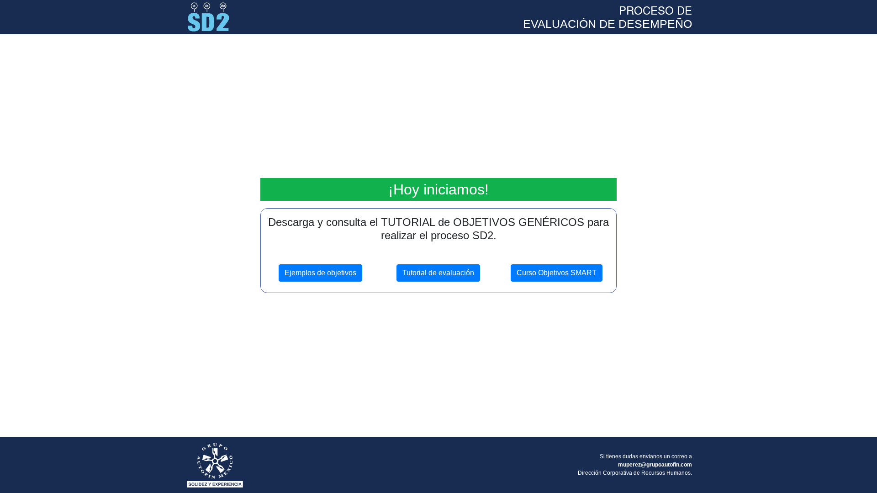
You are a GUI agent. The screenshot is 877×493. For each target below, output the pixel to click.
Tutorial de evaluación (438, 273)
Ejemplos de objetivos (320, 273)
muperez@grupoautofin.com (655, 465)
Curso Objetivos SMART (557, 273)
